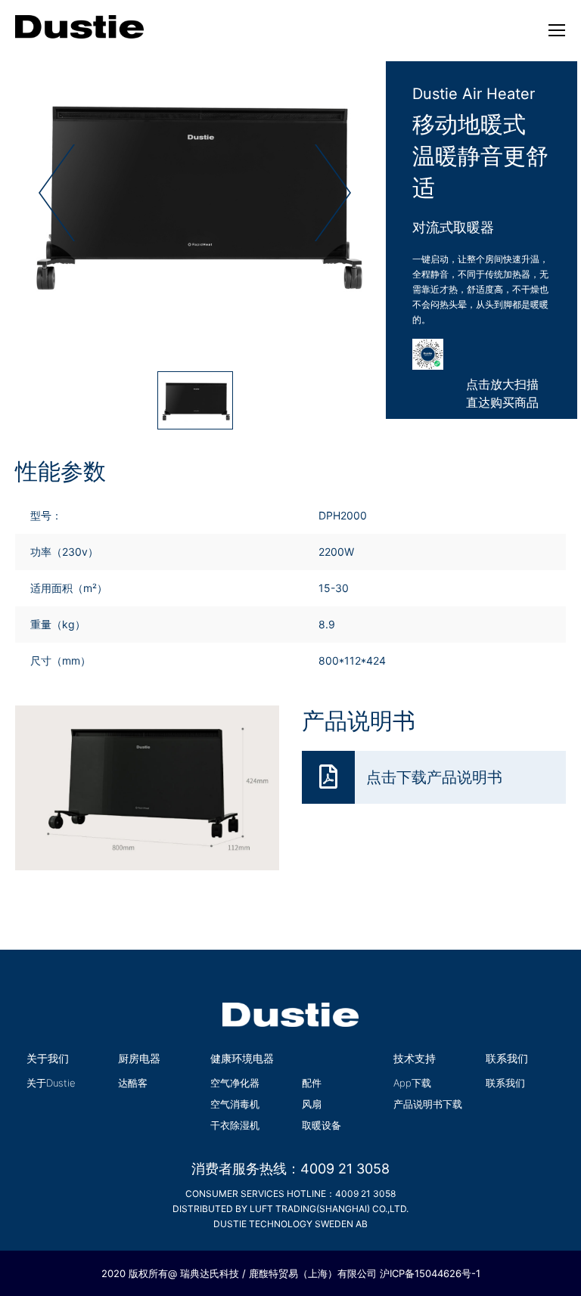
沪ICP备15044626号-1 (430, 1273)
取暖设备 (321, 1125)
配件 (312, 1083)
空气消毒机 (234, 1104)
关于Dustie (51, 1083)
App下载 (412, 1083)
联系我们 (505, 1083)
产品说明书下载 (427, 1104)
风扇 (312, 1104)
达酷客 (133, 1083)
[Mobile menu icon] (557, 30)
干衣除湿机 (234, 1125)
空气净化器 (234, 1083)
